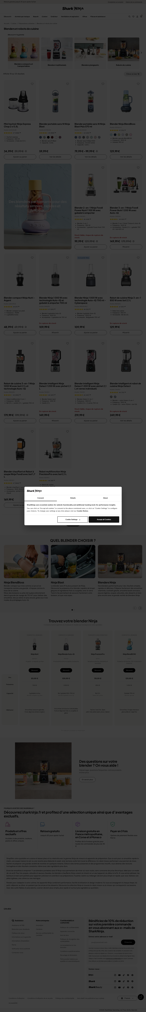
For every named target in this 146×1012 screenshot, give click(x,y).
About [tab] (105, 498)
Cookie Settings (71, 519)
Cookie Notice (82, 511)
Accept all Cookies (104, 519)
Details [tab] (73, 498)
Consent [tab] (40, 498)
